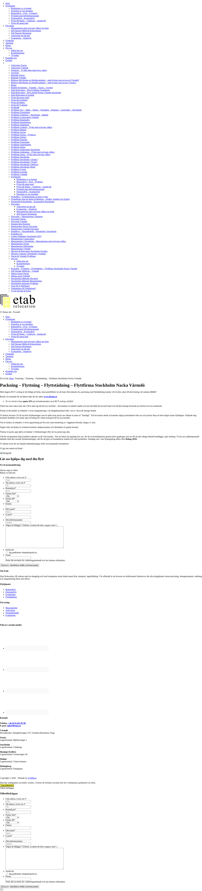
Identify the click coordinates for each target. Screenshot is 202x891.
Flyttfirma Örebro (18, 137)
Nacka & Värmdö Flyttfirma (23, 256)
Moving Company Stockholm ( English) (28, 254)
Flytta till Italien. (18, 102)
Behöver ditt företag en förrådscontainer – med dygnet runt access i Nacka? (43, 83)
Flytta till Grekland (19, 100)
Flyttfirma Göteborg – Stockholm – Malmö (29, 115)
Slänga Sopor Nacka (20, 273)
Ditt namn (10, 509)
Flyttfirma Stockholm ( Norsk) (24, 162)
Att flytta (15, 73)
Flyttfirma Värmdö (19, 174)
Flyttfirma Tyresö (18, 169)
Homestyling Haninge (20, 224)
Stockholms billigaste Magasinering (26, 281)
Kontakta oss (11, 58)
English (8, 60)
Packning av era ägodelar (22, 11)
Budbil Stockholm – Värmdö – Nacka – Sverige (32, 87)
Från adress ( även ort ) (16, 477)
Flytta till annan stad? (20, 97)
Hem (7, 3)
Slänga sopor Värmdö (20, 276)
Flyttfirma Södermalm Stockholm (25, 149)
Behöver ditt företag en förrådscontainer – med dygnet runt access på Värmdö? (45, 80)
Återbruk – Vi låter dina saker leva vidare (29, 70)
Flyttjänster (10, 6)
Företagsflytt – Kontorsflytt (22, 18)
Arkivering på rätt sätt (20, 35)
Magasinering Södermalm (22, 246)
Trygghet (15, 55)
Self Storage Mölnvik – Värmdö (25, 271)
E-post (8, 514)
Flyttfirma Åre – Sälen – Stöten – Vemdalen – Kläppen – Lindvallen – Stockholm (46, 110)
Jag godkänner (7, 785)
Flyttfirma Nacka (18, 132)
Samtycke (9, 550)
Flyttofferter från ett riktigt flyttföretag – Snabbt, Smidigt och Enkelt (40, 199)
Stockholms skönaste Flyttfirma (24, 283)
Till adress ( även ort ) (15, 483)
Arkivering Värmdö (19, 68)
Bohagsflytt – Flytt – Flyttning (24, 13)
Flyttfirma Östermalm (20, 142)
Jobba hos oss (17, 50)
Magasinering (11, 608)
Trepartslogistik (12, 613)
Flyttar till (10, 498)
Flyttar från (10, 493)
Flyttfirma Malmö (18, 130)
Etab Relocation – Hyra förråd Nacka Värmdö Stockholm (36, 92)
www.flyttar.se (50, 396)
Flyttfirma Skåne (18, 147)
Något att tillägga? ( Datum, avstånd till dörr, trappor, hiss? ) (31, 525)
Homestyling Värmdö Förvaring (25, 229)
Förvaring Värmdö (19, 221)
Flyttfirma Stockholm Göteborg (24, 164)
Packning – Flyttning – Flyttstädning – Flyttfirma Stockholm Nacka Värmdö (44, 268)
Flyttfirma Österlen (19, 140)
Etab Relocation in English (22, 95)
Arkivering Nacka (19, 65)
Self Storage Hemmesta (21, 33)
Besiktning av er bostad (21, 8)
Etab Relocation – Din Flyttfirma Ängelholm (30, 90)
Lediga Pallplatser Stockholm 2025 (26, 236)
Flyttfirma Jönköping (20, 125)
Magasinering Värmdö (21, 249)
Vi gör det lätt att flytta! (21, 291)
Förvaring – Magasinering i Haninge (27, 216)
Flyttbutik (9, 40)
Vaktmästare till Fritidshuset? (23, 288)
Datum (8, 504)
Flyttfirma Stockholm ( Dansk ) (24, 159)
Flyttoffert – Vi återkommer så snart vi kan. (29, 197)
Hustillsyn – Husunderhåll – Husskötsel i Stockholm (33, 231)
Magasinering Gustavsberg (22, 239)
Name (8, 555)
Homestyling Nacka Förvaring (24, 226)
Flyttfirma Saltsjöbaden (21, 144)
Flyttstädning (11, 597)
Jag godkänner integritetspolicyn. (23, 552)
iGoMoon (32, 778)
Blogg (8, 45)
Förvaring (9, 26)
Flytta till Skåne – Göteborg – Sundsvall (28, 21)
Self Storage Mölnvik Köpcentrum (26, 30)
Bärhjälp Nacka (18, 75)
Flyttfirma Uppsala (19, 172)
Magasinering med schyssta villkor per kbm (30, 28)
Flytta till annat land (19, 23)
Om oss (8, 48)
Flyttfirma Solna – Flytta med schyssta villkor (30, 154)
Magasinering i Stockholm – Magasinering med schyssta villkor (38, 241)
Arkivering (10, 610)
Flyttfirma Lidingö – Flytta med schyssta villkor (31, 127)
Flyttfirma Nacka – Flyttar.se (23, 135)
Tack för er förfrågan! (20, 286)
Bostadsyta (10, 488)
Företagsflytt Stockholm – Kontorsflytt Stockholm (32, 201)
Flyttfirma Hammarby (20, 120)
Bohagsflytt (10, 589)
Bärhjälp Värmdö (18, 78)
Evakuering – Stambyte (21, 38)
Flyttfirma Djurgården (20, 112)
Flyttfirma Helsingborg (21, 122)
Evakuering (10, 594)
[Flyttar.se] (18, 307)
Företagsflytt (10, 592)
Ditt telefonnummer (13, 520)
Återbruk (9, 43)
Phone (8, 876)
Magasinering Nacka (20, 244)
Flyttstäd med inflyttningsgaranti (25, 16)
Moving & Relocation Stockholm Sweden (29, 251)
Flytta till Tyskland (19, 105)
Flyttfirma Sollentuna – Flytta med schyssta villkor (33, 152)
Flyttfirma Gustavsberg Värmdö (25, 117)
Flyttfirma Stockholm (20, 157)
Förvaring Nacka (18, 219)
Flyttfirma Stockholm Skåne (23, 167)
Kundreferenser (17, 53)
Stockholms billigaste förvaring (24, 278)
